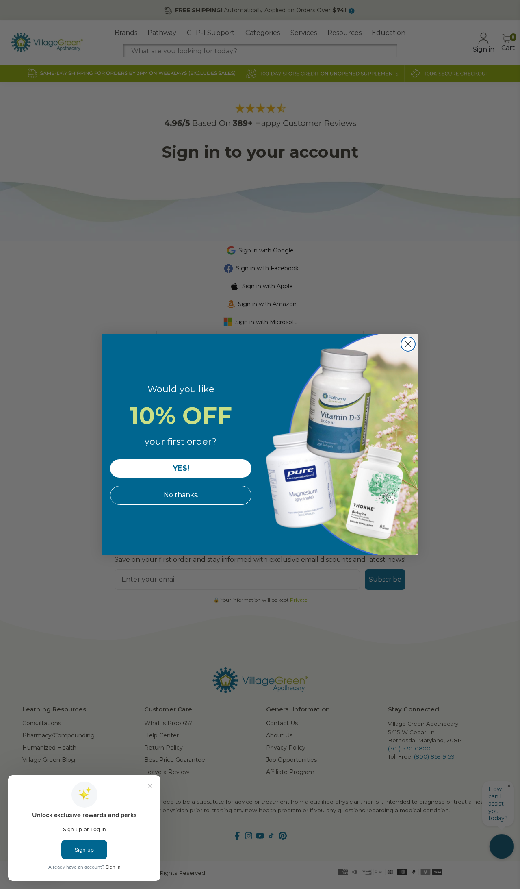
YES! (181, 468)
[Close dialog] (408, 344)
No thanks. (181, 495)
